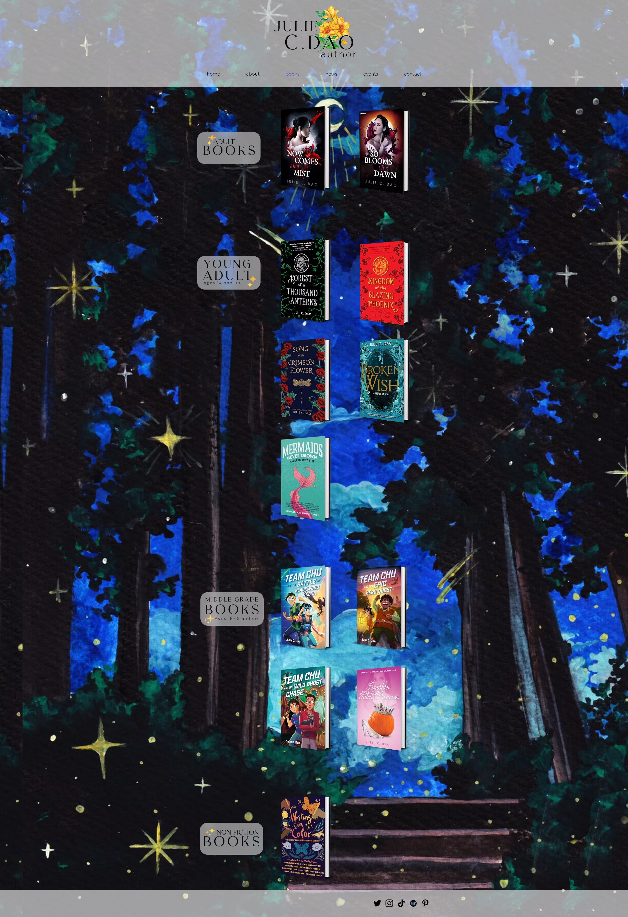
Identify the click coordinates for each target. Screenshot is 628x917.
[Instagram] (389, 903)
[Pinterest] (425, 903)
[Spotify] (413, 903)
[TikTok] (401, 903)
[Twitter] (377, 903)
